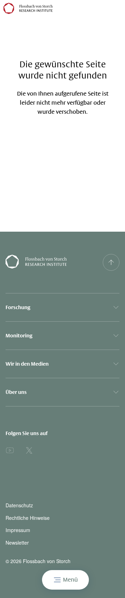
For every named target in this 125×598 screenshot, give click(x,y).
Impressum (18, 530)
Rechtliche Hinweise (28, 518)
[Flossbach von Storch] (28, 8)
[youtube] (10, 450)
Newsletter (17, 542)
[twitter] (29, 450)
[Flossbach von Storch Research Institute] (47, 262)
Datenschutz (19, 505)
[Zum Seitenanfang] (111, 262)
